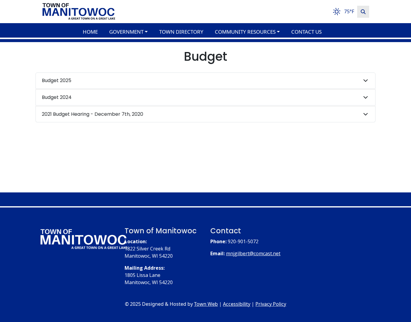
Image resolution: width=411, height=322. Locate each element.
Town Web (206, 304)
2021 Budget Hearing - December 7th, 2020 (92, 114)
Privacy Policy (270, 304)
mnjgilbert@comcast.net (253, 253)
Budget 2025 (56, 80)
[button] (132, 32)
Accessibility (236, 304)
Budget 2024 (57, 97)
